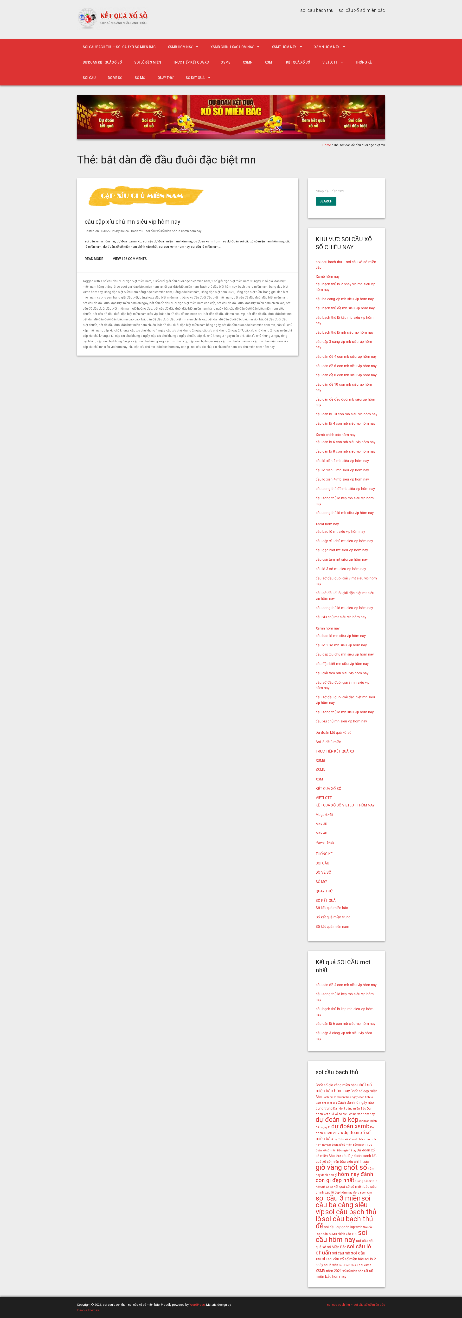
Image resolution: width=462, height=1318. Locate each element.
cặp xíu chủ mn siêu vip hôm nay (105, 347)
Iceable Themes (88, 1310)
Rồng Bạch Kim (362, 1192)
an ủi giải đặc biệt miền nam (179, 286)
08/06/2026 (108, 231)
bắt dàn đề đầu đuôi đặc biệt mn (269, 314)
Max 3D (321, 824)
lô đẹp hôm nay (341, 1192)
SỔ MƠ (140, 78)
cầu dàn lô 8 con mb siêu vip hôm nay (345, 451)
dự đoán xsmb (350, 1126)
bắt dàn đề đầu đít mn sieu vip (224, 314)
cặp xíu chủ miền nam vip (270, 341)
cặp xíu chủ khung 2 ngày (183, 330)
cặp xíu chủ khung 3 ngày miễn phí (220, 336)
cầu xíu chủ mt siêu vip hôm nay (341, 617)
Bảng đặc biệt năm (186, 292)
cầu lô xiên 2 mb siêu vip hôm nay (342, 461)
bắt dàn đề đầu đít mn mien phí (180, 314)
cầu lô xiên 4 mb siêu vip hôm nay (342, 479)
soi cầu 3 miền (338, 1198)
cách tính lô (365, 1097)
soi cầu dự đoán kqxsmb (343, 1227)
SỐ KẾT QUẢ (195, 78)
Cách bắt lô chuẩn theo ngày (340, 1097)
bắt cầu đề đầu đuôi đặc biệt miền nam (261, 297)
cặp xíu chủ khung (116, 330)
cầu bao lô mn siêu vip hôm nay (341, 636)
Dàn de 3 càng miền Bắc (349, 1108)
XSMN (247, 62)
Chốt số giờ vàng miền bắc (336, 1085)
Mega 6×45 (324, 814)
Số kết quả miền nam (332, 926)
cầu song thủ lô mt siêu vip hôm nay (344, 608)
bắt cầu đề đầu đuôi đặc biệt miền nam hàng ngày (188, 308)
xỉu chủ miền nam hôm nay (256, 347)
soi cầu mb (341, 1253)
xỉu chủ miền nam (225, 347)
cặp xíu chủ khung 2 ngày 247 (222, 330)
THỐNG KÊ (363, 62)
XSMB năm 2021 (329, 1271)
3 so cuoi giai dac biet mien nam (136, 286)
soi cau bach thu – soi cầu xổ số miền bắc (119, 47)
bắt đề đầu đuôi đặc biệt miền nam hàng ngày (188, 325)
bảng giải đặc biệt (125, 297)
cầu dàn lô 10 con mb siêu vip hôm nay (346, 414)
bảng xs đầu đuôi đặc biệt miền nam (207, 297)
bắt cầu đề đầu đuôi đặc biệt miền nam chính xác (250, 303)
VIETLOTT (329, 62)
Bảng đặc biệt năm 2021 (217, 292)
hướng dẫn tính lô (366, 1181)
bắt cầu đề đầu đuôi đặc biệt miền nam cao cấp (182, 303)
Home (326, 145)
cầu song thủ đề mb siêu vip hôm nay (345, 489)
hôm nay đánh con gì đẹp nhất (344, 1177)
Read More (94, 259)
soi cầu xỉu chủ (201, 347)
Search (326, 201)
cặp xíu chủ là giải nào (236, 341)
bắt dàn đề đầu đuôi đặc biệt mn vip (233, 319)
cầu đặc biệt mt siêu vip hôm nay (342, 550)
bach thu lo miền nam (253, 286)
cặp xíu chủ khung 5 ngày (114, 341)
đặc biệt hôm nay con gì (173, 347)
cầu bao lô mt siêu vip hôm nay (340, 531)
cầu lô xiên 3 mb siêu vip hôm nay (342, 470)
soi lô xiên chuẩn (348, 1265)
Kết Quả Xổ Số (324, 1186)
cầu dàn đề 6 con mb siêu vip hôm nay (346, 366)
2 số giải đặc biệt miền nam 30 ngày (236, 281)
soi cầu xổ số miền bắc (345, 1259)
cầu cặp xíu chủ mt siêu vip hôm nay (344, 541)
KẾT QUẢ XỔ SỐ (298, 62)
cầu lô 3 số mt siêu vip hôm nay (341, 569)
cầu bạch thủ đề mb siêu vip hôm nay (345, 308)
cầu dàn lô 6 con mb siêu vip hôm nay (345, 442)
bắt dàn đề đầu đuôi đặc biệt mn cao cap (111, 319)
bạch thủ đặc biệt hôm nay (218, 286)
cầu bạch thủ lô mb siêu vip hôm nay (344, 332)
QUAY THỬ (165, 78)
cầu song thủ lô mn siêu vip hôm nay (345, 712)
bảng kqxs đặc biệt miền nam (160, 297)
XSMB (226, 62)
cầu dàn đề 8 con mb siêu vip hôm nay (346, 375)
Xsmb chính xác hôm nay (232, 47)
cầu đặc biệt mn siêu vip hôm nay (342, 664)
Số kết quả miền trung (333, 917)
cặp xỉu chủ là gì (176, 341)
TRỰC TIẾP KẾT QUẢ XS (191, 62)
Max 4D (321, 833)
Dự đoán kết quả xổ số (102, 62)
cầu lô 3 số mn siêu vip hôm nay (341, 645)
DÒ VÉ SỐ (115, 78)
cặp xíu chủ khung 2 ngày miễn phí (268, 330)
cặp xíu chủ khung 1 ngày (147, 330)
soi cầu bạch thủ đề (344, 1222)
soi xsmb (365, 1265)
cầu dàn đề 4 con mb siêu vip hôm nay (346, 356)
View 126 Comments (130, 259)
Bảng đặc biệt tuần (249, 292)
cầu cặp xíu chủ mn (141, 347)
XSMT (269, 62)
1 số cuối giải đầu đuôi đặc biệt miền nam (181, 281)
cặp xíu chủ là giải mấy (204, 341)
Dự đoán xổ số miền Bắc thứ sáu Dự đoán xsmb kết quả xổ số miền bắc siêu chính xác (346, 1156)
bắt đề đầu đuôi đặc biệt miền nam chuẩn (127, 325)
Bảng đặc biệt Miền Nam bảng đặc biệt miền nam (138, 292)
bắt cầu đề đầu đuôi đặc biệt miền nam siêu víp (125, 314)
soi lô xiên (331, 1265)
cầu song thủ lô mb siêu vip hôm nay (345, 513)
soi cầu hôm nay (341, 1236)
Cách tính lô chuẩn (326, 1102)
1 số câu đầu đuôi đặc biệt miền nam (126, 281)
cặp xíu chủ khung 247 (98, 336)
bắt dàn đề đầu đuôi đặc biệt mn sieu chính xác (173, 319)
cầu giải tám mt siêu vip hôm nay (342, 559)
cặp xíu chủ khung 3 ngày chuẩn (173, 336)
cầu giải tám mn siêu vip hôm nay (342, 673)
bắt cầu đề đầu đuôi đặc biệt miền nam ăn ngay (115, 303)
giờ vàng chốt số (341, 1167)
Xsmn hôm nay (326, 47)
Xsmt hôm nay (284, 47)
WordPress (197, 1304)
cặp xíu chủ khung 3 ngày (132, 336)
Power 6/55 (325, 842)
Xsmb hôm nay (180, 47)
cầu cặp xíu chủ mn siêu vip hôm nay (132, 221)
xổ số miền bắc (352, 1271)
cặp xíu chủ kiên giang (148, 341)
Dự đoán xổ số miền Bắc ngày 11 (347, 1144)
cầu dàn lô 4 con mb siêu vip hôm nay (345, 423)
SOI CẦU (89, 78)
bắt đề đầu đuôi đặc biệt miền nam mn (248, 325)
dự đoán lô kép (337, 1119)
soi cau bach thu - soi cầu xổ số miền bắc (148, 231)
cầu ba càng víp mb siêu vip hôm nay (345, 299)
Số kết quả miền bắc (332, 908)
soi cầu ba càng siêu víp (343, 1205)
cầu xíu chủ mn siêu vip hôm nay (341, 721)
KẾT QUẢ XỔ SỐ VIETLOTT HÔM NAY (345, 805)
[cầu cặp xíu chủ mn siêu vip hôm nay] (148, 207)
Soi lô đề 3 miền (147, 62)
